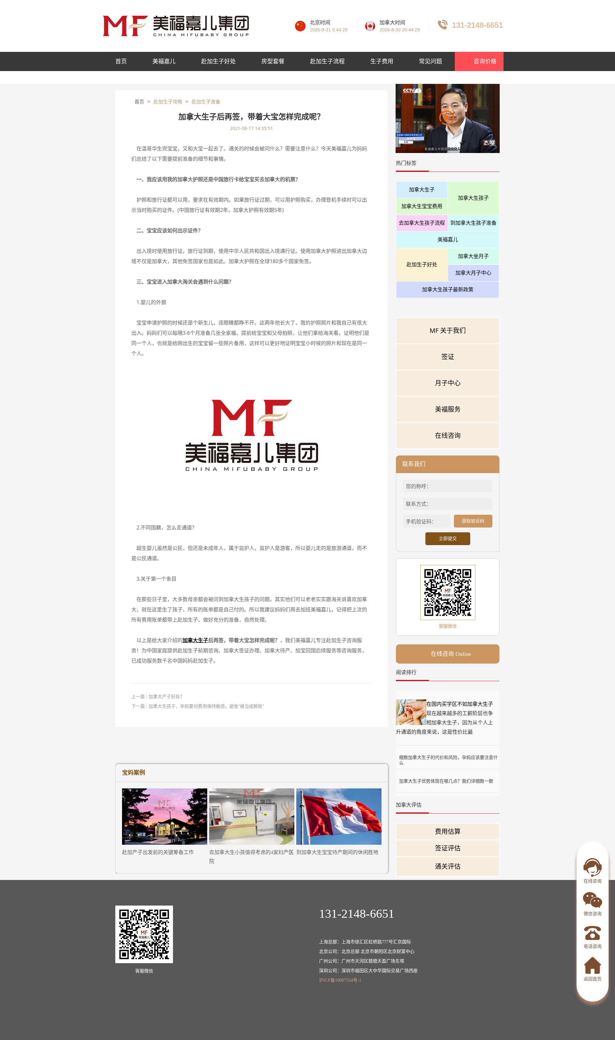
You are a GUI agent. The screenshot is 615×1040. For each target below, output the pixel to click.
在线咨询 (448, 435)
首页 (121, 61)
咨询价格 (484, 61)
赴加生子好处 (218, 61)
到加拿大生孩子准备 (473, 222)
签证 (447, 356)
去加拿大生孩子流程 (422, 222)
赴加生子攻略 (167, 101)
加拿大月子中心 (473, 272)
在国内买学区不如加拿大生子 (459, 703)
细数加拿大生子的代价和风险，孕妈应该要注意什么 (448, 757)
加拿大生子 (422, 189)
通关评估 (448, 866)
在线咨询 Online (451, 654)
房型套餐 (272, 61)
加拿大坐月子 (473, 256)
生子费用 (381, 61)
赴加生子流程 (327, 61)
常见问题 (430, 61)
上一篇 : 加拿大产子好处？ (157, 696)
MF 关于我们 (448, 330)
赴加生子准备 (206, 101)
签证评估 (448, 848)
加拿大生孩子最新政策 (447, 289)
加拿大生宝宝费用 (421, 206)
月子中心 (448, 383)
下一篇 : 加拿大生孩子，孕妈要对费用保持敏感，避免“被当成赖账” (197, 706)
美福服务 (448, 409)
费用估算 (448, 831)
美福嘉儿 (164, 61)
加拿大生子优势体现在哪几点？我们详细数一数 (446, 781)
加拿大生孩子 (473, 197)
